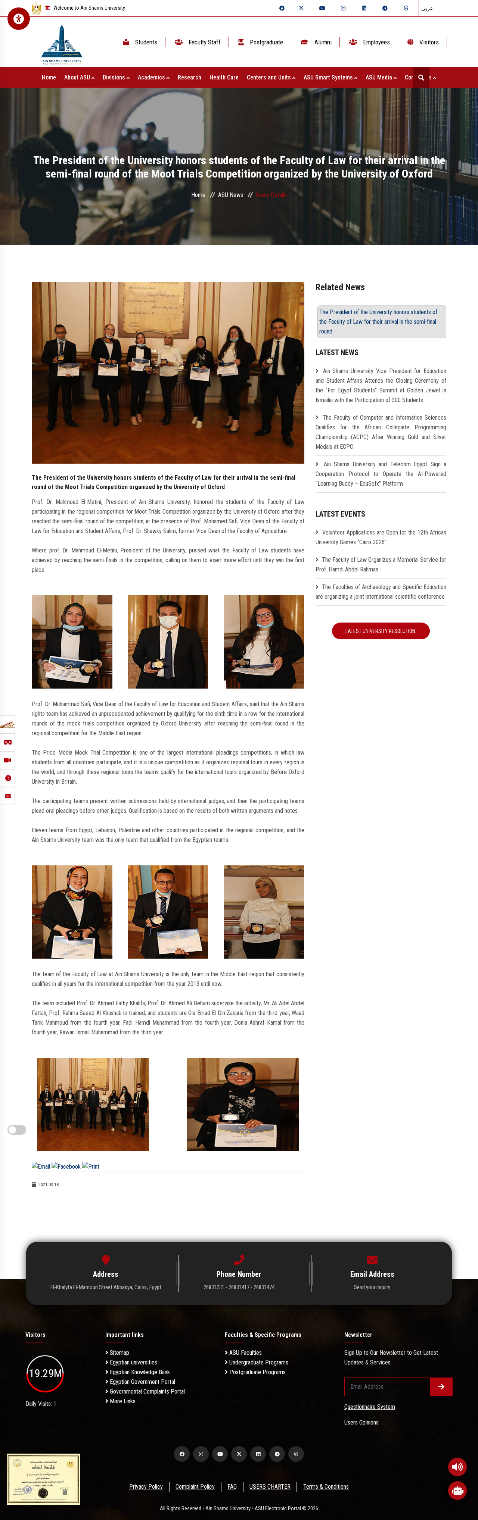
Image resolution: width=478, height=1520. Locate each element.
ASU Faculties (245, 1352)
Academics (152, 77)
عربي (427, 8)
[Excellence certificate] (43, 1478)
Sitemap (118, 1352)
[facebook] (282, 8)
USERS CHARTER (270, 1486)
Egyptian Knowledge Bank (139, 1372)
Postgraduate (265, 42)
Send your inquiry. (372, 1287)
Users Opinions (361, 1422)
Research (189, 77)
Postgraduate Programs (257, 1372)
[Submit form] (441, 1387)
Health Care (224, 77)
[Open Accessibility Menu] (18, 18)
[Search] (421, 77)
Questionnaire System (369, 1406)
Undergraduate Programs (258, 1362)
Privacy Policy (146, 1486)
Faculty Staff (204, 42)
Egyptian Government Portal (141, 1381)
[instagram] (343, 8)
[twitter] (301, 8)
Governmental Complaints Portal (146, 1391)
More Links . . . (125, 1401)
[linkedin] (364, 8)
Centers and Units (269, 77)
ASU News (230, 194)
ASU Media (380, 77)
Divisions (115, 77)
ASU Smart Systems (329, 77)
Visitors (428, 42)
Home (49, 77)
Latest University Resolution (380, 631)
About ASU (77, 77)
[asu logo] (61, 42)
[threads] (406, 8)
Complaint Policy (195, 1486)
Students (145, 42)
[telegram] (385, 8)
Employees (375, 42)
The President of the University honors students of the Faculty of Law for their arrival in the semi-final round (378, 321)
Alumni (322, 42)
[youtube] (322, 8)
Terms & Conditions (326, 1486)
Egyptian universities (132, 1362)
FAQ (232, 1486)
